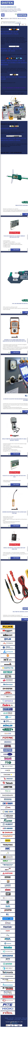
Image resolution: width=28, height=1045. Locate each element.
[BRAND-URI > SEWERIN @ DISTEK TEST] (14, 337)
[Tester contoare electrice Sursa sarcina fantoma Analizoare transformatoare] (7, 960)
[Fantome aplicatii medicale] (7, 796)
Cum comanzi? (18, 10)
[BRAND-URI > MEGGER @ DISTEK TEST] (14, 436)
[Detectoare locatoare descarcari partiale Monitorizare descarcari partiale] (7, 915)
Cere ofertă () (22, 18)
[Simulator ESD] (7, 932)
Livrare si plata (11, 10)
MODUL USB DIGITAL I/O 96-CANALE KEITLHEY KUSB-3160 (14, 548)
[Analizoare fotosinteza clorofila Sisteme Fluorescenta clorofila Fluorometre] (7, 861)
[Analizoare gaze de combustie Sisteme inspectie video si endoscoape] (7, 726)
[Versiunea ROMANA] (15, 14)
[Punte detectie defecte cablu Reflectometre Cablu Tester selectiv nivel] (7, 919)
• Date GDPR (11, 1018)
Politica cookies (17, 9)
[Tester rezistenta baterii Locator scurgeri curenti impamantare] (7, 1005)
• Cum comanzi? (24, 1019)
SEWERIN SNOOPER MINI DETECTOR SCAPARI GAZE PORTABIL (14, 512)
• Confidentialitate (9, 1019)
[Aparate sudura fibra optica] (7, 837)
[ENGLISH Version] (16, 14)
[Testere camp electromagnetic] (7, 878)
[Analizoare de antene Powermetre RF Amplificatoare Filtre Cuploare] (7, 755)
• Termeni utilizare (17, 1018)
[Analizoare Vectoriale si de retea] (7, 923)
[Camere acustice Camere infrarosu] (7, 738)
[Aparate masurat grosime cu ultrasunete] (7, 936)
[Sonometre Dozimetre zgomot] (7, 944)
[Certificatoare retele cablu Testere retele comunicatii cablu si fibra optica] (7, 648)
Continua (15, 11)
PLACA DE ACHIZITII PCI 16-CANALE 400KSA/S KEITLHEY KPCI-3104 (14, 236)
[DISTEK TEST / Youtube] (14, 1016)
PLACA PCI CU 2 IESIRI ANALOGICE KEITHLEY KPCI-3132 (14, 476)
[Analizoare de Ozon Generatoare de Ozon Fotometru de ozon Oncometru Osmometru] (7, 895)
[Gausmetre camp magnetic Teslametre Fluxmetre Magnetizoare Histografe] (7, 800)
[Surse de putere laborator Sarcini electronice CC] (7, 899)
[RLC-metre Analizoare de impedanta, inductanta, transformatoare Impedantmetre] (7, 849)
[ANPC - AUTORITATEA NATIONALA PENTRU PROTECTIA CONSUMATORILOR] (14, 1023)
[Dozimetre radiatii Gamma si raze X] (7, 890)
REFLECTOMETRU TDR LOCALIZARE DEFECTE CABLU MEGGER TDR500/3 (14, 439)
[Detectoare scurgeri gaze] (7, 665)
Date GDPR (3, 9)
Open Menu (2, 15)
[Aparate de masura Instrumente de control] (7, 751)
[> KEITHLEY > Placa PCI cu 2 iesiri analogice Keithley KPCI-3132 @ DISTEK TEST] (14, 469)
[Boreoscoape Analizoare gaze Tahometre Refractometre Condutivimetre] (7, 673)
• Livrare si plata (17, 1019)
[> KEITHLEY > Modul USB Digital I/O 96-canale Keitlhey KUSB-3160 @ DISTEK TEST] (14, 542)
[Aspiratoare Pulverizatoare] (7, 965)
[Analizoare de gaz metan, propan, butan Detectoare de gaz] (7, 706)
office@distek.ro (5, 18)
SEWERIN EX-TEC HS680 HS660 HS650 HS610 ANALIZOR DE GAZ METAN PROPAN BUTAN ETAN (14, 340)
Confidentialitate (4, 10)
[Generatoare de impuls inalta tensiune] (7, 817)
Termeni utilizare (9, 9)
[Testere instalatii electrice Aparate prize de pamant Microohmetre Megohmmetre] (7, 718)
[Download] (21, 214)
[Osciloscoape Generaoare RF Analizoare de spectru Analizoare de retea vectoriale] (7, 812)
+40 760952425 (14, 18)
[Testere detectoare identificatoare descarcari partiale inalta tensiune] (7, 911)
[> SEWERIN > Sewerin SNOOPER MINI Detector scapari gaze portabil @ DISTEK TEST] (14, 506)
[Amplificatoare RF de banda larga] (7, 866)
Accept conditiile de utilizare (7, 11)
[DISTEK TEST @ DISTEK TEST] (22, 15)
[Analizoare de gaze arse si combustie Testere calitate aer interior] (7, 903)
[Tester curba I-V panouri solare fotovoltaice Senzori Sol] (7, 677)
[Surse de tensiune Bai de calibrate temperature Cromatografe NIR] (7, 788)
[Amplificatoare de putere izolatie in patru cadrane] (7, 825)
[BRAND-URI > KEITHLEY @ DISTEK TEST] (14, 233)
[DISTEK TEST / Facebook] (13, 1016)
